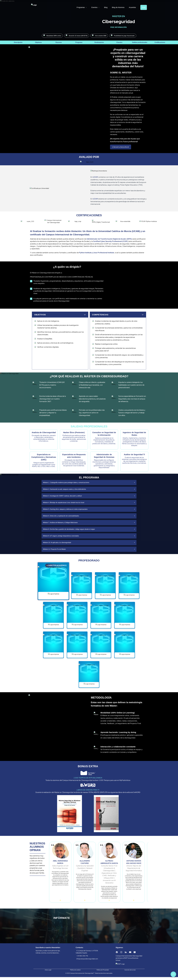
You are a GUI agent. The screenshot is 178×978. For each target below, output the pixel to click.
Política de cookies (75, 970)
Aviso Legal (48, 970)
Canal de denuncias (130, 970)
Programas (81, 7)
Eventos (94, 7)
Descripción (18, 42)
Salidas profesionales (139, 42)
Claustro (119, 42)
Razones (59, 42)
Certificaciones (160, 42)
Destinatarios (99, 42)
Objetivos (38, 42)
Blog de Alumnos (118, 7)
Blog (105, 7)
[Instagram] (121, 952)
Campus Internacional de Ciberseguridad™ (82, 973)
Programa (78, 42)
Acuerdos (132, 7)
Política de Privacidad (103, 970)
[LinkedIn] (126, 952)
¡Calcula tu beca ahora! (120, 147)
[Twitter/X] (135, 952)
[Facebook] (117, 952)
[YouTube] (130, 952)
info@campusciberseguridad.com (87, 959)
